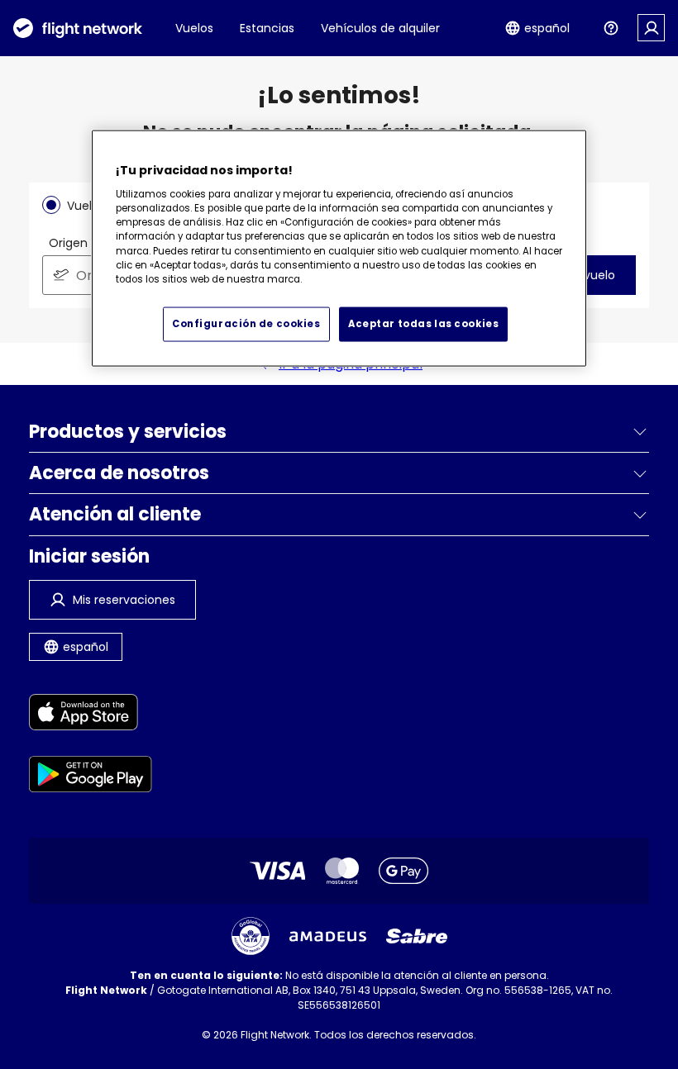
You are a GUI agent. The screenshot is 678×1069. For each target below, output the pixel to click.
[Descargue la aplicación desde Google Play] (90, 777)
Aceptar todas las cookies (423, 323)
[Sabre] (416, 936)
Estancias (267, 28)
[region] (339, 249)
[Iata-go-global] (251, 936)
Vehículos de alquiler (380, 28)
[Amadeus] (327, 936)
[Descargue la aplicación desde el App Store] (90, 715)
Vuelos (194, 28)
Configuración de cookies (246, 323)
